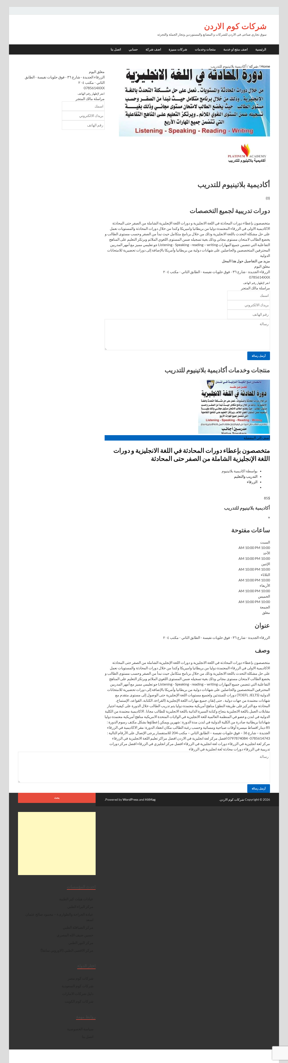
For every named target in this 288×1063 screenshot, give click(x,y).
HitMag (150, 799)
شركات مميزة (178, 49)
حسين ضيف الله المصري (75, 935)
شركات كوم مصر (80, 978)
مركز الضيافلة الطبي (78, 927)
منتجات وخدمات (205, 49)
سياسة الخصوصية (80, 1029)
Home (265, 66)
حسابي (133, 49)
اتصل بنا (116, 49)
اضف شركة (153, 49)
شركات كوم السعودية (77, 986)
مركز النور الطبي (80, 942)
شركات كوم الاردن (235, 26)
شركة (253, 66)
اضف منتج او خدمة (235, 49)
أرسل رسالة (259, 355)
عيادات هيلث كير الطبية (76, 899)
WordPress (130, 799)
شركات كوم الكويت (79, 1001)
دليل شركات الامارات (77, 993)
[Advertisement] (57, 843)
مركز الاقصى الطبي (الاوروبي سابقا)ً (66, 950)
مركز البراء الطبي (80, 906)
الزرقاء (252, 482)
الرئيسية (260, 49)
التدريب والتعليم (245, 476)
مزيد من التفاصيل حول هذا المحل (246, 261)
